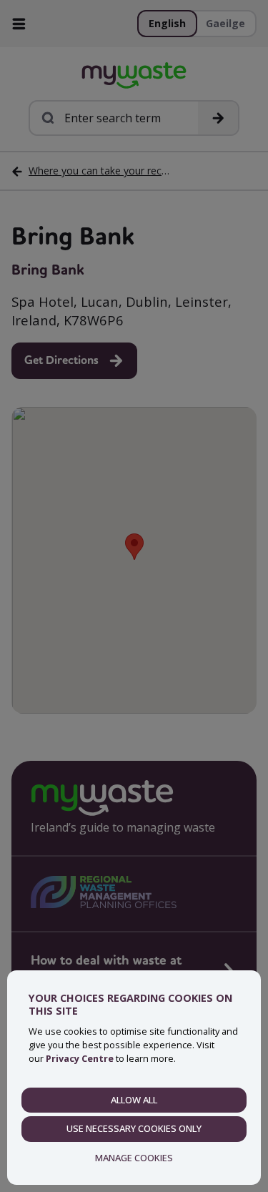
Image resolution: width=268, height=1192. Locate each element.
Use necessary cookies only (134, 1128)
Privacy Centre (80, 1058)
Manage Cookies (134, 1157)
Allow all (134, 1099)
